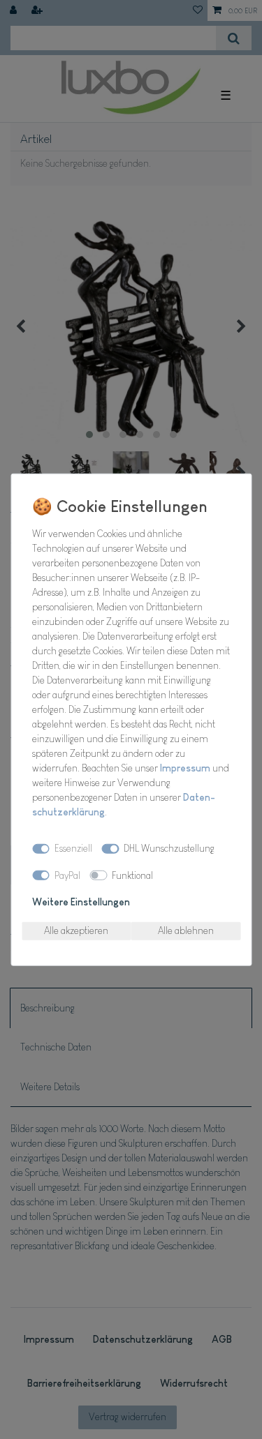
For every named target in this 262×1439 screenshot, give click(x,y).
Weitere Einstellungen (81, 901)
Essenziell (73, 848)
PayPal (67, 874)
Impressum (185, 767)
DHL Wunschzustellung (169, 848)
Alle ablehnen (186, 930)
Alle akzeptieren (76, 930)
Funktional (132, 874)
